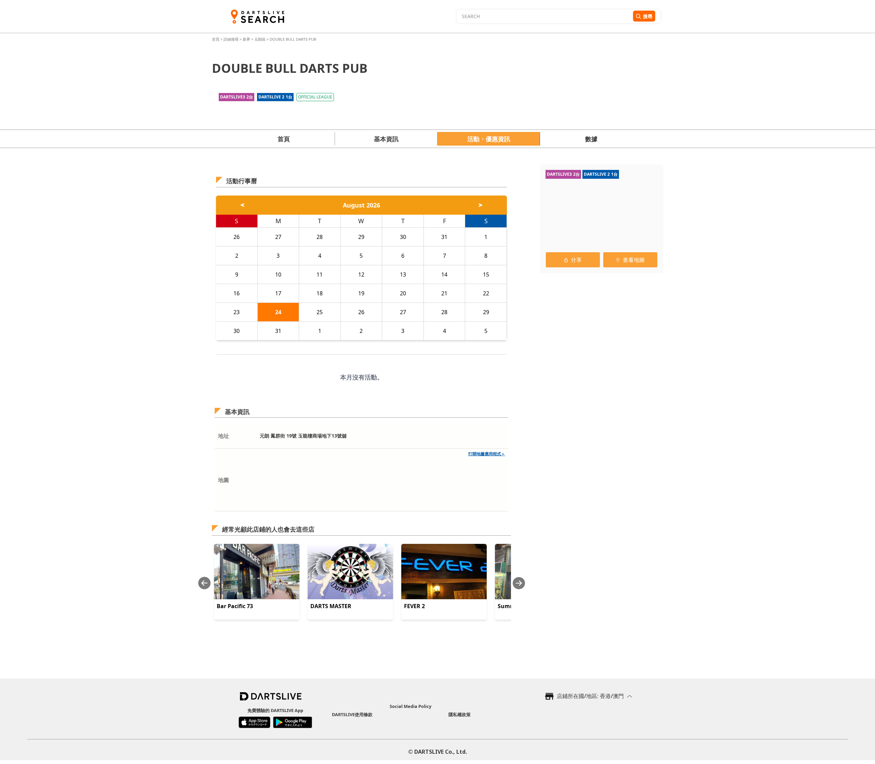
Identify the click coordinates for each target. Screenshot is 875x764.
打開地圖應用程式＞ (486, 454)
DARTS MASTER (330, 606)
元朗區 (260, 39)
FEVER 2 (414, 606)
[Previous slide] (204, 583)
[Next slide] (519, 583)
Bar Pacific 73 (235, 606)
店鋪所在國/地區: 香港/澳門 (590, 696)
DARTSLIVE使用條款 (352, 714)
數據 (591, 139)
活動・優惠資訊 (488, 139)
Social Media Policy (410, 706)
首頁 (216, 39)
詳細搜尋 (232, 39)
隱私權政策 (459, 714)
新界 (246, 39)
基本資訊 (386, 139)
